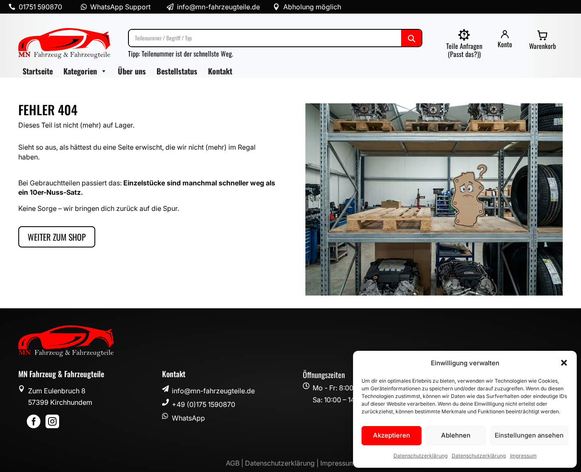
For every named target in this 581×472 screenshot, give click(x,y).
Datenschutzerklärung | (282, 463)
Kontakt (220, 71)
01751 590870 (40, 7)
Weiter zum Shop (57, 236)
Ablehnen (455, 435)
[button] (564, 362)
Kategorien (80, 71)
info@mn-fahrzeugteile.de (213, 391)
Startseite (38, 71)
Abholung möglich (312, 7)
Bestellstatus (177, 71)
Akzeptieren (391, 435)
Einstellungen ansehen (529, 435)
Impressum (523, 455)
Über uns (132, 71)
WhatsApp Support (120, 7)
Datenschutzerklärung (420, 455)
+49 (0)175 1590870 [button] (203, 404)
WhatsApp (188, 418)
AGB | (235, 463)
